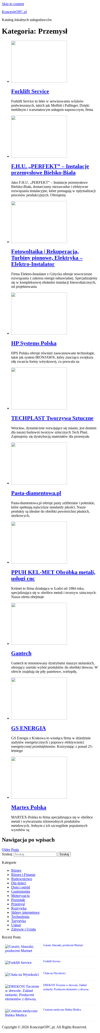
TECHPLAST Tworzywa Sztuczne (52, 418)
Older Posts (10, 850)
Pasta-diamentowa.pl (36, 493)
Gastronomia (20, 891)
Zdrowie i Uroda (23, 929)
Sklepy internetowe (25, 912)
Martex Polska (28, 807)
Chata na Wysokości (54, 973)
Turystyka (18, 921)
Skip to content (13, 4)
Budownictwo (21, 879)
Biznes (16, 870)
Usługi (16, 925)
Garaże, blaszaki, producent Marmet (63, 945)
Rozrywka (19, 908)
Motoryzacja (20, 896)
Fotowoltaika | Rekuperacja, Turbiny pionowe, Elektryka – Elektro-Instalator (47, 257)
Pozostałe (18, 900)
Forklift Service (30, 91)
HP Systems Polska (34, 343)
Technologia (20, 917)
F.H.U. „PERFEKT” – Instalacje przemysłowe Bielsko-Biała (50, 169)
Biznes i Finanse (23, 875)
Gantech (21, 653)
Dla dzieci (18, 883)
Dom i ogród (20, 887)
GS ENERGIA (28, 728)
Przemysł (18, 904)
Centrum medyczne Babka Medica (62, 1009)
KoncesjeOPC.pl (14, 12)
